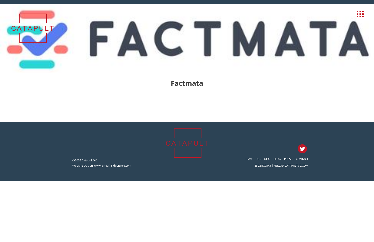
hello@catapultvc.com (291, 165)
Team (248, 159)
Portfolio (263, 159)
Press (288, 159)
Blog (277, 159)
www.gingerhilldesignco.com (112, 165)
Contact (302, 159)
